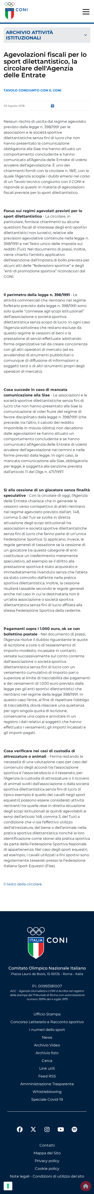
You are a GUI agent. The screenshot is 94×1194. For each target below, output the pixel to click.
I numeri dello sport (47, 1030)
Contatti (47, 1145)
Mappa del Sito (47, 1153)
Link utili (47, 1068)
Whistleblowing (47, 1092)
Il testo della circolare (23, 884)
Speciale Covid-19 (47, 1099)
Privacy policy (47, 1161)
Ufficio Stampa (47, 1014)
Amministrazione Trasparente (47, 1084)
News (47, 1037)
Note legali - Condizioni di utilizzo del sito (47, 1176)
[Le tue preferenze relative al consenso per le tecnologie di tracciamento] (8, 1186)
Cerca (47, 1061)
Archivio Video (47, 1045)
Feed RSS (47, 1076)
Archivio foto (47, 1053)
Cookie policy (47, 1168)
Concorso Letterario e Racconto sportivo (47, 1022)
